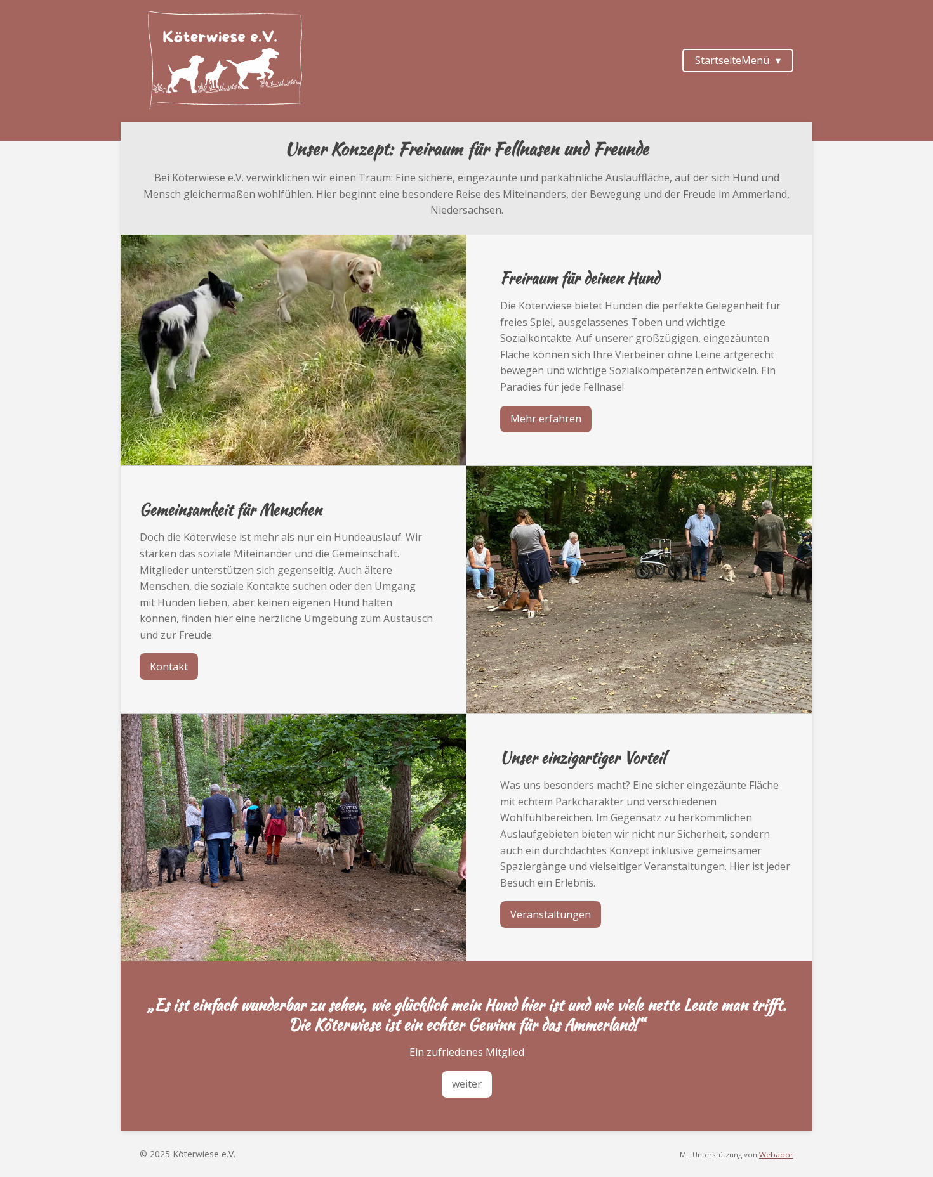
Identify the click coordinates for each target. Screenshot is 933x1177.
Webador (776, 1154)
